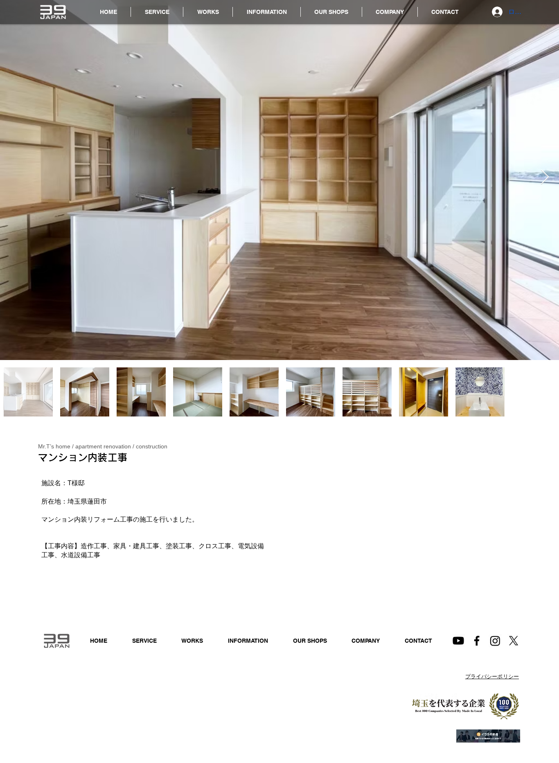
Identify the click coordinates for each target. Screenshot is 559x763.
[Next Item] (545, 177)
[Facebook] (476, 640)
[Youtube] (458, 640)
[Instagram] (495, 640)
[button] (266, 12)
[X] (513, 640)
